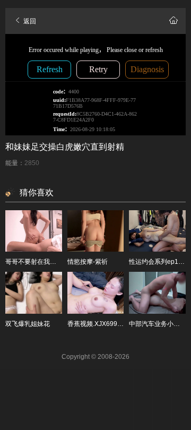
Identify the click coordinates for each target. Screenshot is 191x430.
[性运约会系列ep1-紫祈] (157, 231)
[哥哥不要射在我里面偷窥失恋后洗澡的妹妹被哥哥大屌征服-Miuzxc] (33, 231)
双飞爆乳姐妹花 (27, 324)
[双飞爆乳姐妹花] (33, 292)
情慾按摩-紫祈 (87, 261)
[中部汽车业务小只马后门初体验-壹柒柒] (157, 292)
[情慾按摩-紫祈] (95, 231)
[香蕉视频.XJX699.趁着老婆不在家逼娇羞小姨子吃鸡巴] (95, 292)
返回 (29, 21)
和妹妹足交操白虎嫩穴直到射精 (64, 146)
